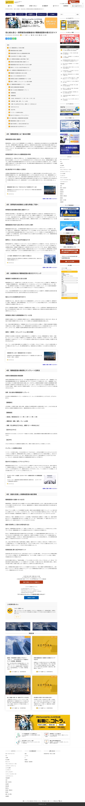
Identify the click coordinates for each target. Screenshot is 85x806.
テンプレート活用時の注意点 (16, 112)
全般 (61, 185)
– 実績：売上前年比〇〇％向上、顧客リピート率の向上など (23, 104)
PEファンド (62, 167)
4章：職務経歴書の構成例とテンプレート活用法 (19, 84)
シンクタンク (62, 175)
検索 (77, 14)
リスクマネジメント (64, 181)
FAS (61, 161)
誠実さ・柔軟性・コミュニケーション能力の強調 (21, 81)
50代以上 (71, 276)
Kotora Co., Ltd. (43, 804)
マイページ (51, 801)
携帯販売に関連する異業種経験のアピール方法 (20, 78)
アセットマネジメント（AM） (66, 169)
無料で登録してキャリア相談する (31, 582)
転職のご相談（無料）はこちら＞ (50, 198)
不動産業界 (62, 183)
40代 (68, 276)
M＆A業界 (62, 165)
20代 (63, 276)
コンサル (26, 755)
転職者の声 (46, 801)
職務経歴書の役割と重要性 (16, 50)
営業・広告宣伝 (35, 35)
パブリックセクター (64, 177)
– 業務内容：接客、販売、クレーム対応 (19, 101)
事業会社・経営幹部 (28, 761)
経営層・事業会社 (63, 195)
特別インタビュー (38, 801)
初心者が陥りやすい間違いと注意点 (18, 56)
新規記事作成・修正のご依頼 (49, 753)
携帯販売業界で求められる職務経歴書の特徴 (20, 53)
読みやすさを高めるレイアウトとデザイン (19, 115)
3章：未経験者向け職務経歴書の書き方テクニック (20, 70)
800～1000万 (64, 285)
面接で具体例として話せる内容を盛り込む (19, 123)
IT (25, 757)
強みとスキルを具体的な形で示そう (18, 76)
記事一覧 (17, 616)
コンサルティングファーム (65, 171)
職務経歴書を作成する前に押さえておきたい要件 (21, 64)
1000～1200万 (64, 286)
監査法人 (61, 193)
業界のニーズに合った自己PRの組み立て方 (19, 67)
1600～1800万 (64, 289)
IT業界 (61, 163)
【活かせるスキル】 (14, 107)
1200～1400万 (64, 287)
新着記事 (61, 191)
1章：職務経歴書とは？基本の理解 (16, 47)
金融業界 (61, 202)
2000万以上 (64, 291)
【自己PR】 (13, 109)
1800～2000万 (64, 290)
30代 (65, 276)
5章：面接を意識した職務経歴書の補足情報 (18, 118)
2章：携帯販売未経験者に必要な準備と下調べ (19, 59)
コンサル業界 (62, 173)
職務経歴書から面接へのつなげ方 (17, 121)
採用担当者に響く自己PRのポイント (18, 126)
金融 (25, 753)
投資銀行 (61, 189)
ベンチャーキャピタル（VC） (65, 179)
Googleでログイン (78, 6)
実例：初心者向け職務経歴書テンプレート (19, 90)
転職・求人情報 (43, 35)
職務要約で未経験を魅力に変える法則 (18, 73)
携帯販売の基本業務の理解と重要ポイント (19, 61)
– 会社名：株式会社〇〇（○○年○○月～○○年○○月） (23, 98)
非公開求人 (68, 274)
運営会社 (56, 801)
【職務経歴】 (13, 95)
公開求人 (63, 274)
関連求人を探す (31, 597)
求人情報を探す (31, 801)
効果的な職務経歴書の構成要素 (17, 87)
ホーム (25, 801)
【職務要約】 (13, 92)
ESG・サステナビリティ (64, 159)
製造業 (61, 198)
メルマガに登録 (70, 261)
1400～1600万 (64, 288)
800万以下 (64, 284)
